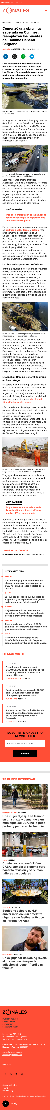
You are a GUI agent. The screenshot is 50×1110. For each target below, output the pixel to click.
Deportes (22, 722)
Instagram (22, 1074)
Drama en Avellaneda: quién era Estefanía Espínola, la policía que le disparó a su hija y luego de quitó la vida (25, 640)
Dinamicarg (7, 1090)
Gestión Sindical (9, 1085)
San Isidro (6, 907)
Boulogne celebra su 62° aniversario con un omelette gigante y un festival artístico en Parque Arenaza (23, 916)
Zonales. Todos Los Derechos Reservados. (31, 1096)
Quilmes (17, 23)
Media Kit (6, 1064)
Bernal (26, 230)
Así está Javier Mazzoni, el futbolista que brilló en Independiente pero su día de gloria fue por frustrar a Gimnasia (25, 714)
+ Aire (5, 1088)
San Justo (14, 2)
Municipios (6, 23)
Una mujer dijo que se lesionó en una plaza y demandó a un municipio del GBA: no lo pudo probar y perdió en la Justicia (24, 584)
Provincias (7, 1024)
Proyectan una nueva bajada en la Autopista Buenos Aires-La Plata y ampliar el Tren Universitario (24, 510)
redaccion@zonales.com (12, 1055)
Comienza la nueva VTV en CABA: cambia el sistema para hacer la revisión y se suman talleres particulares (26, 627)
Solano (35, 230)
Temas (25, 23)
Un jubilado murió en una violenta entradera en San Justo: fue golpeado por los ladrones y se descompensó (24, 613)
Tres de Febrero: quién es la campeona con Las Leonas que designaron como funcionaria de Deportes (26, 217)
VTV (20, 2)
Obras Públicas (22, 555)
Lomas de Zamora (9, 813)
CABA (4, 860)
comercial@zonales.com (12, 1052)
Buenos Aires (11, 699)
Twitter (10, 1074)
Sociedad (35, 23)
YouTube (16, 1074)
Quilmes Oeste (13, 230)
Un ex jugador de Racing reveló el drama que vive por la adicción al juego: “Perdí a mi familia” (24, 963)
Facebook (5, 1074)
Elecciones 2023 (10, 1027)
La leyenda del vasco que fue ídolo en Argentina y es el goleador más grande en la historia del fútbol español (25, 599)
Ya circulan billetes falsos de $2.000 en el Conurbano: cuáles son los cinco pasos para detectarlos (25, 693)
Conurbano (7, 555)
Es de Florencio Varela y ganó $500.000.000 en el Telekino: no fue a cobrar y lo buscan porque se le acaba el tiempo (25, 671)
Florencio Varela (13, 679)
